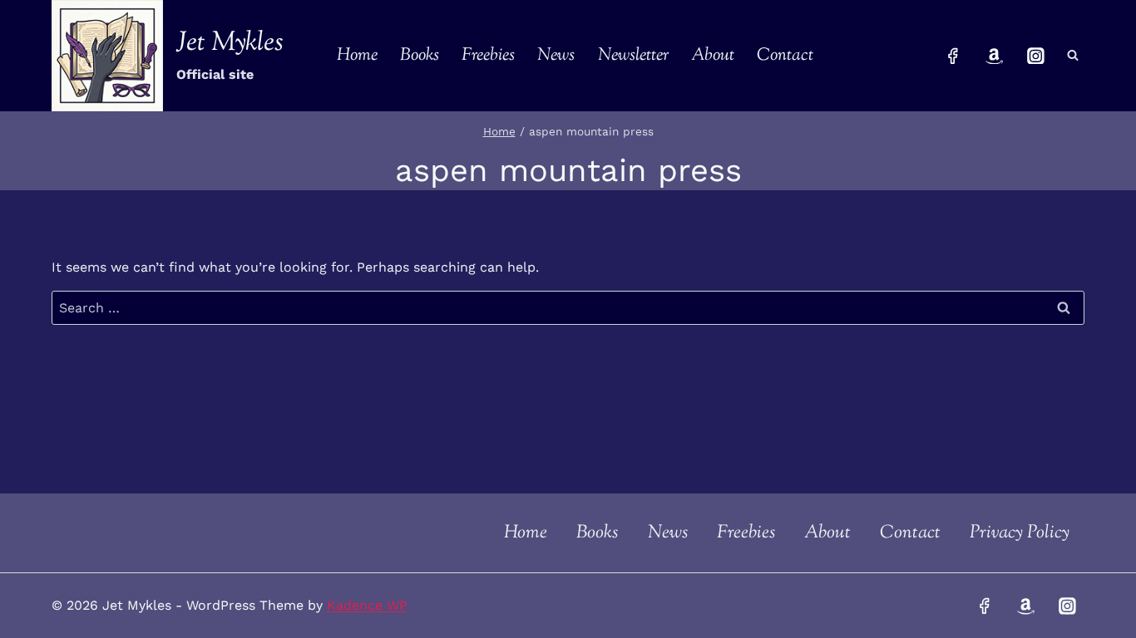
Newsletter (633, 55)
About (712, 55)
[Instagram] (1035, 55)
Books (419, 55)
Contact (785, 55)
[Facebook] (953, 55)
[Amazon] (994, 55)
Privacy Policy (1019, 533)
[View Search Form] (1072, 55)
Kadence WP (367, 605)
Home (357, 55)
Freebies (488, 55)
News (556, 55)
